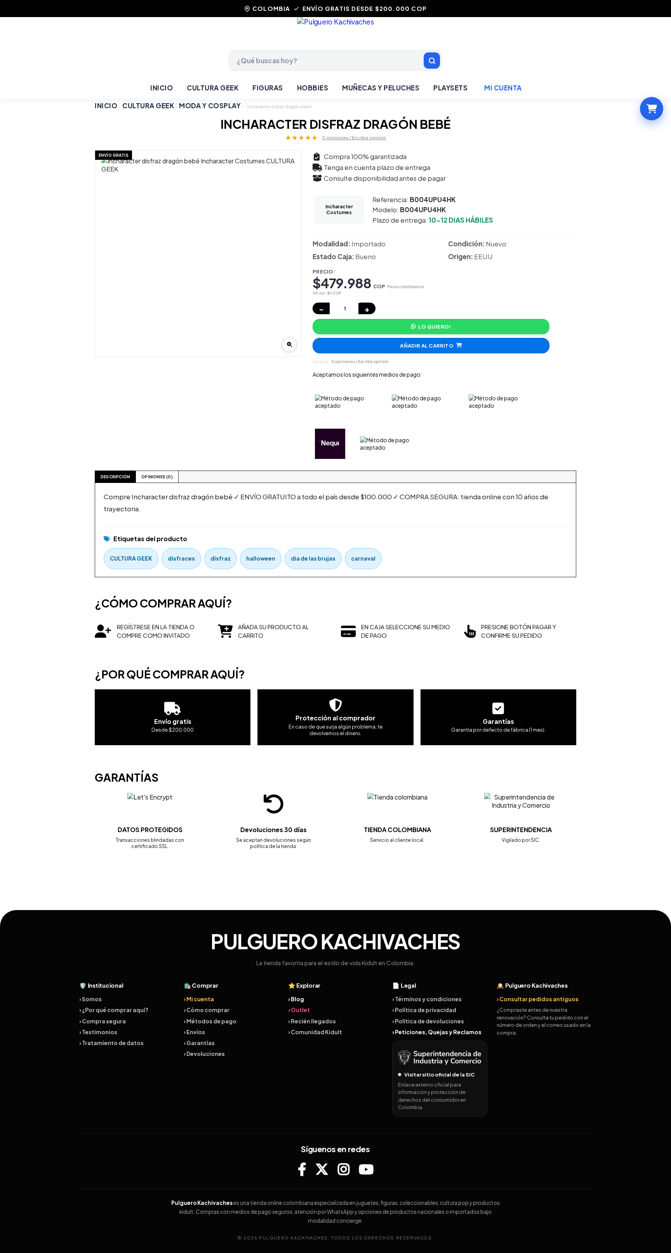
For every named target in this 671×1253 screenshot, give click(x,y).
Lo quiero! (434, 327)
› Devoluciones (204, 1053)
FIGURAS (267, 87)
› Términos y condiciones (427, 998)
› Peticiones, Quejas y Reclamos (437, 1031)
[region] (198, 254)
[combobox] (335, 60)
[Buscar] (432, 60)
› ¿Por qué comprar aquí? (113, 1009)
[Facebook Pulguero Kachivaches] (302, 1169)
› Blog (296, 998)
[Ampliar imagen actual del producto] (289, 344)
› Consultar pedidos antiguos (538, 998)
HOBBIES (313, 87)
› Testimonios (98, 1031)
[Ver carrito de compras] (651, 108)
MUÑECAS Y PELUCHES (380, 87)
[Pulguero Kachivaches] (335, 33)
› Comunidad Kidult (315, 1031)
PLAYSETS (450, 87)
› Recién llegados (312, 1021)
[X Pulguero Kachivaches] (322, 1169)
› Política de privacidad (424, 1009)
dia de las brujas (313, 558)
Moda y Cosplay (210, 105)
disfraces (181, 558)
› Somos (90, 998)
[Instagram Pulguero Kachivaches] (343, 1169)
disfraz (220, 558)
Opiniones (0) (157, 476)
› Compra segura (102, 1021)
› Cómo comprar (206, 1009)
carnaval (363, 558)
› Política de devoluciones (428, 1021)
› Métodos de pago (210, 1021)
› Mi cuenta (199, 998)
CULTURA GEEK (212, 87)
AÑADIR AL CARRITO (426, 346)
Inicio (161, 87)
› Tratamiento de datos (111, 1042)
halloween (260, 558)
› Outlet (299, 1009)
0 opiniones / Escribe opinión (354, 137)
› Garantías (199, 1042)
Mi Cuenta (503, 87)
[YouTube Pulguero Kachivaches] (366, 1169)
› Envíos (194, 1031)
